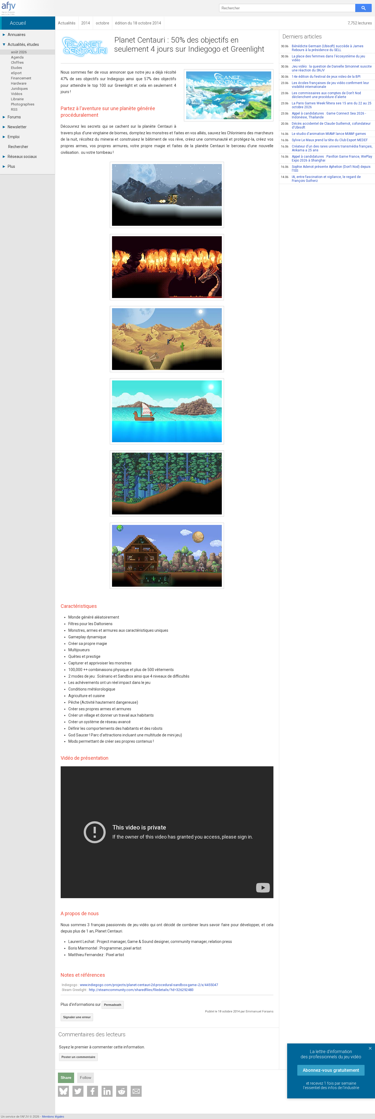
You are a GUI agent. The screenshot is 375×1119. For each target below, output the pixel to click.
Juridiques (19, 89)
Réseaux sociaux (22, 156)
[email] (136, 1091)
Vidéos (16, 94)
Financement (21, 78)
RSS (14, 109)
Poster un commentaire (78, 1057)
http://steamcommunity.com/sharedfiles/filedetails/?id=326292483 (141, 990)
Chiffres (17, 62)
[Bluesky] (63, 1091)
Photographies (22, 104)
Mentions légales (53, 1116)
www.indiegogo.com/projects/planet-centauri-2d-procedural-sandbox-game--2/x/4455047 (149, 985)
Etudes (16, 68)
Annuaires (17, 34)
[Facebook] (92, 1091)
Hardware (18, 83)
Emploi (13, 137)
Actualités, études (23, 44)
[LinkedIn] (107, 1091)
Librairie (17, 99)
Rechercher (18, 146)
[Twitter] (77, 1091)
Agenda (17, 57)
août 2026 (19, 52)
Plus (11, 166)
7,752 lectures (360, 23)
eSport (16, 73)
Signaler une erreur (77, 1017)
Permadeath (112, 1004)
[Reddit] (121, 1091)
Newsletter (17, 127)
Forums (14, 117)
